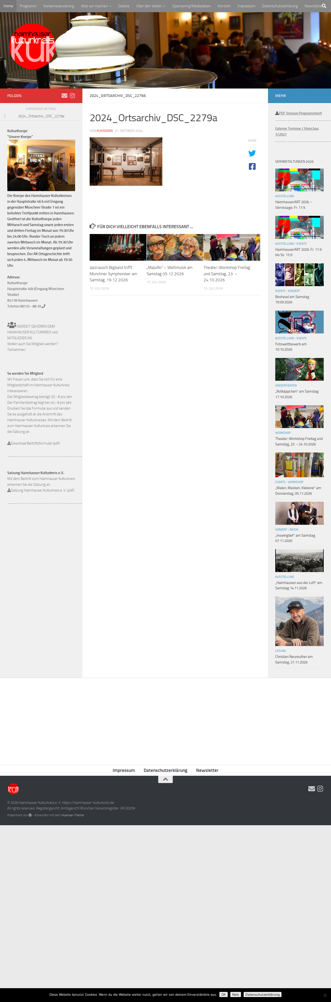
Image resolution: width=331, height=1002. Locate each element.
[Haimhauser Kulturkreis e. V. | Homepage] (32, 47)
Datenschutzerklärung (280, 6)
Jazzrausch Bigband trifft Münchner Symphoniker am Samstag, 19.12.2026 (113, 273)
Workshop (283, 433)
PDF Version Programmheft (300, 113)
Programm (28, 6)
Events (302, 243)
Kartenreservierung (58, 6)
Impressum (246, 6)
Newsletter (314, 6)
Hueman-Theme (73, 815)
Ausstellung (284, 196)
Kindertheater (286, 385)
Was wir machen (94, 6)
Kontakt (224, 6)
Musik (294, 529)
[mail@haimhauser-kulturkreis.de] (64, 95)
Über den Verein (149, 6)
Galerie (123, 6)
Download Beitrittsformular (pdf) (35, 443)
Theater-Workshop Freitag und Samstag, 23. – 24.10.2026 (227, 273)
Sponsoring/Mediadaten (191, 6)
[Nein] (325, 995)
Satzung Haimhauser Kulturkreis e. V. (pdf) (42, 490)
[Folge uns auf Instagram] (72, 95)
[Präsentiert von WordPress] (30, 815)
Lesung (280, 651)
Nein (235, 994)
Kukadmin (105, 131)
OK (223, 994)
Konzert (294, 291)
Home (8, 6)
